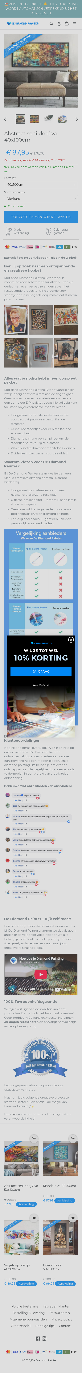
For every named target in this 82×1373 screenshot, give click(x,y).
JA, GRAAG (41, 671)
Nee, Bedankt (41, 684)
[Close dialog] (71, 639)
